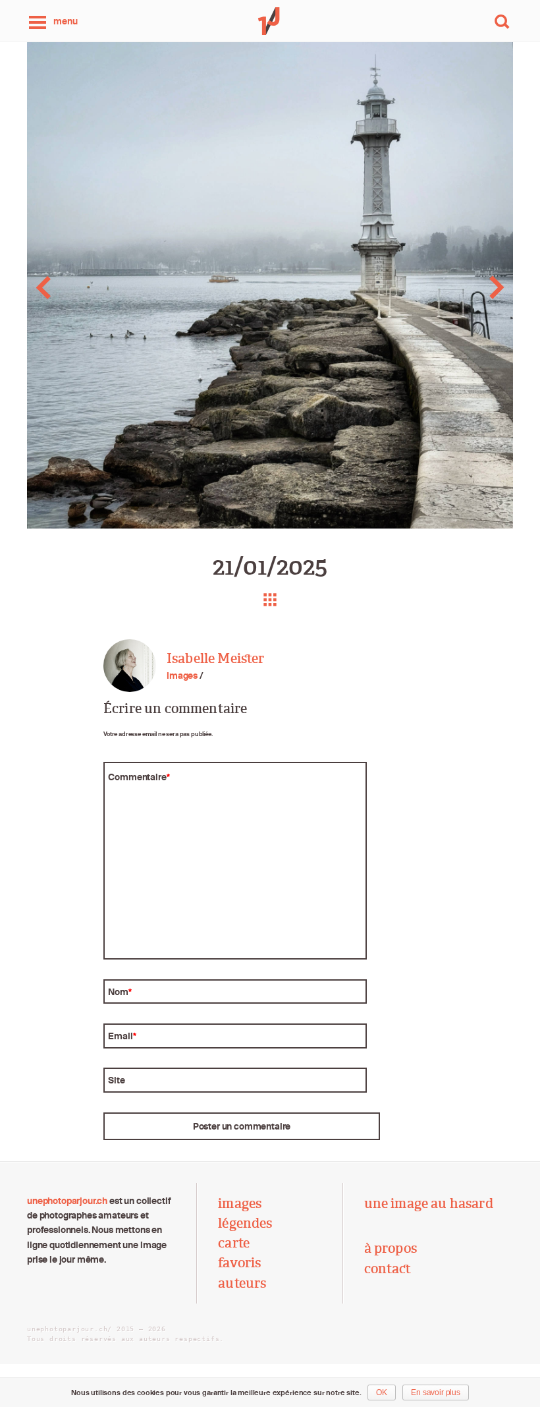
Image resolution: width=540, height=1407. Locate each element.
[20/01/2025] (53, 287)
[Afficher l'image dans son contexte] (270, 600)
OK (381, 1392)
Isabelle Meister (215, 658)
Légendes (245, 1223)
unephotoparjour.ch (67, 1201)
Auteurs (242, 1283)
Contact (388, 1268)
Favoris (239, 1262)
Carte (234, 1242)
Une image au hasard (428, 1203)
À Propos (390, 1248)
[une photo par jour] (270, 21)
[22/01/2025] (486, 287)
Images (182, 675)
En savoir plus (435, 1392)
